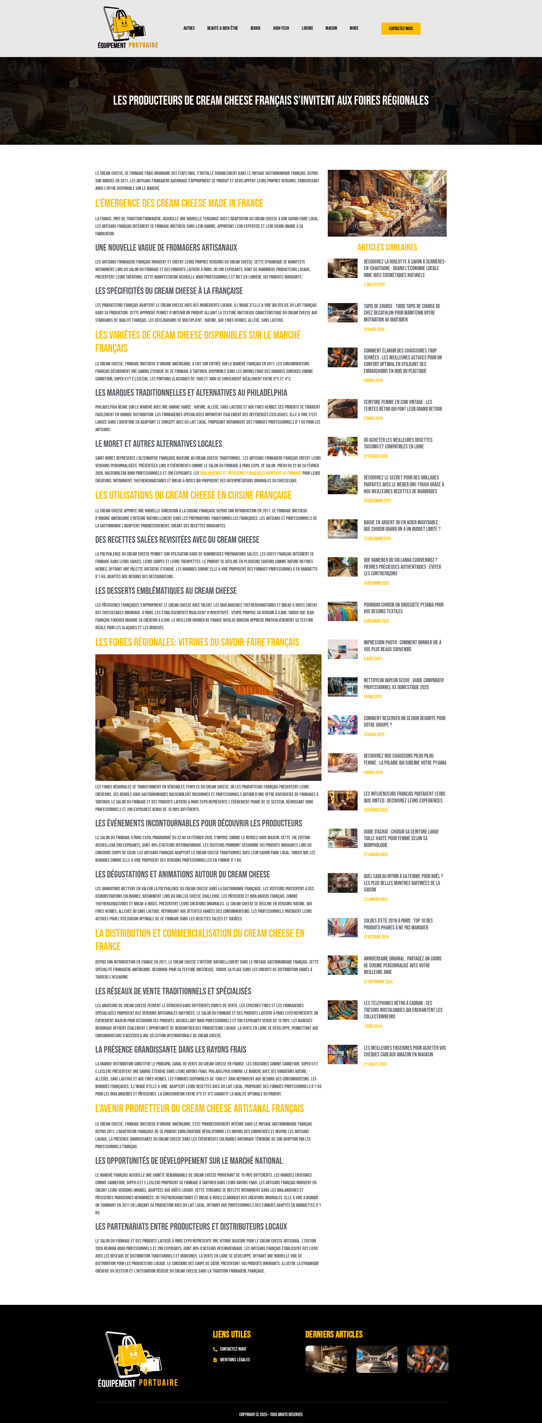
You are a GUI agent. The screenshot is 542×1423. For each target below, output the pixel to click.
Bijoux (256, 28)
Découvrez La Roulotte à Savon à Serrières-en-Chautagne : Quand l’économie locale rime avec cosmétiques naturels (405, 269)
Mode (354, 28)
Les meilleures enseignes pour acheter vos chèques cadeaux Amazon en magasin (405, 1051)
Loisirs (307, 28)
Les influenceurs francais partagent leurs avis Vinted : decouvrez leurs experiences (404, 797)
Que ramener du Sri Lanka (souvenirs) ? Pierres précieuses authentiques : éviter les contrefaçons (402, 567)
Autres (189, 28)
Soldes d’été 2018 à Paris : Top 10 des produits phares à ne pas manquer (398, 924)
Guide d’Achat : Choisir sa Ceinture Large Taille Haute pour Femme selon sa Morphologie (401, 839)
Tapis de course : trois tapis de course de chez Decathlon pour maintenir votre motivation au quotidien (402, 313)
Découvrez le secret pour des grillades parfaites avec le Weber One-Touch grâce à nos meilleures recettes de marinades (404, 484)
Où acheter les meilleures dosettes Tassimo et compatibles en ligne (398, 443)
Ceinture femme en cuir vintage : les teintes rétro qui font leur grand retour (403, 405)
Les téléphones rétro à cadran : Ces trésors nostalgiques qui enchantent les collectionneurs (403, 1010)
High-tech (281, 28)
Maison (331, 28)
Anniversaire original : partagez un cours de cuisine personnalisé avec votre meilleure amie (403, 965)
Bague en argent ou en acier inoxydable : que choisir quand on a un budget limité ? (402, 526)
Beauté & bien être (222, 28)
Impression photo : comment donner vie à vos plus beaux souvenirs (402, 646)
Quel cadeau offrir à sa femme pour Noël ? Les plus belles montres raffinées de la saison (403, 883)
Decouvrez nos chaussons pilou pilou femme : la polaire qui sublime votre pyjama (405, 759)
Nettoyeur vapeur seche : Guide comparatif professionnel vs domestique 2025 (404, 684)
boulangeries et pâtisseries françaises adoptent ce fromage (250, 473)
